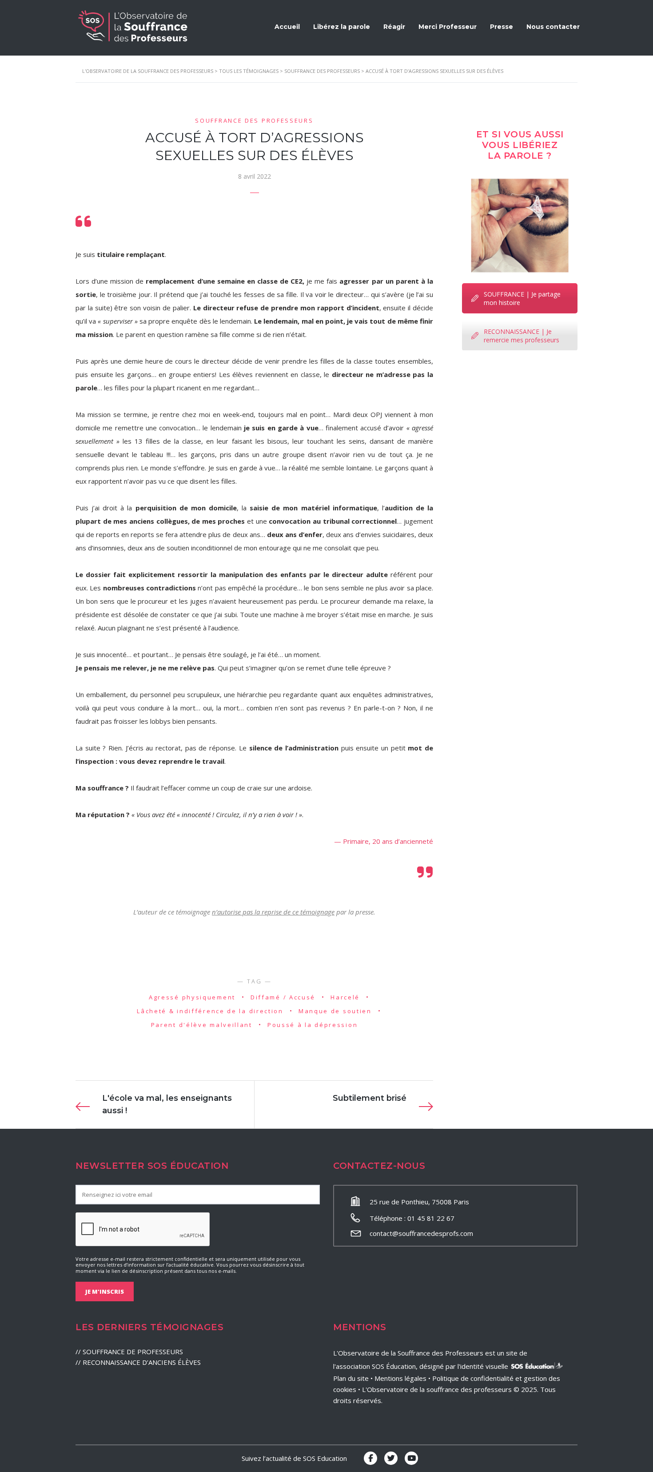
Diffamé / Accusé (283, 997)
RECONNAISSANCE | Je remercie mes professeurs (521, 335)
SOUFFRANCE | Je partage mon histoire (522, 298)
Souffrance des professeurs (254, 120)
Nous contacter (553, 27)
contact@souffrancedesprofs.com (421, 1233)
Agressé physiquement (192, 997)
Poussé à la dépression (312, 1025)
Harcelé (345, 997)
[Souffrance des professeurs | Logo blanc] (133, 25)
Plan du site (351, 1378)
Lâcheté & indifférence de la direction (210, 1011)
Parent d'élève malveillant (201, 1025)
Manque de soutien (335, 1011)
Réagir (394, 27)
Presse (501, 27)
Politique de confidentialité (473, 1378)
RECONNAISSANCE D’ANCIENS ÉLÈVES (142, 1362)
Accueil (287, 27)
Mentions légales (400, 1378)
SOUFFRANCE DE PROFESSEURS (133, 1351)
